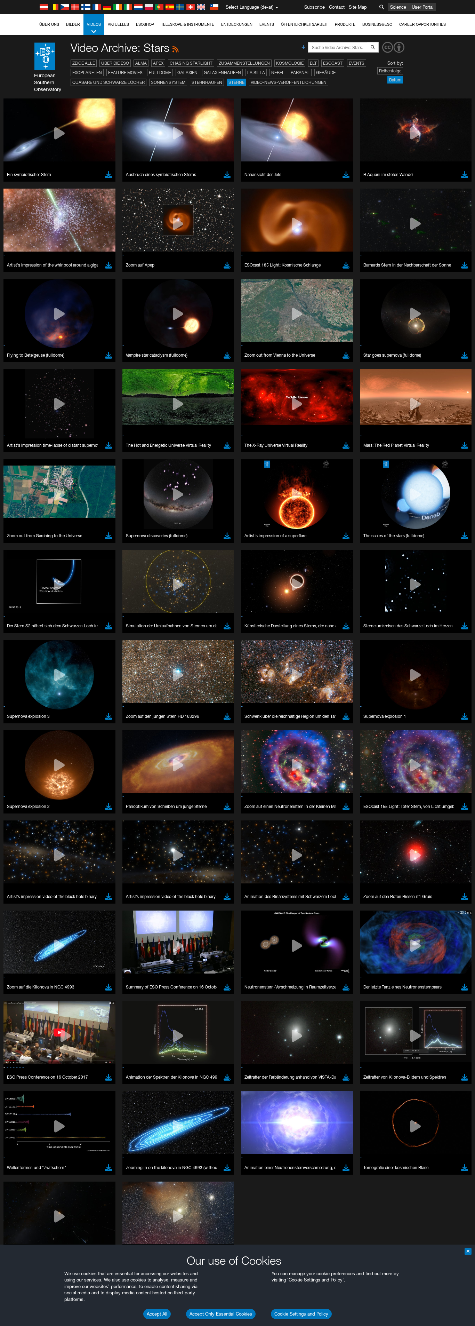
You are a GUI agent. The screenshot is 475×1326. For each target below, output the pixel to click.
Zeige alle (83, 63)
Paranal (300, 72)
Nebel (277, 72)
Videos (94, 24)
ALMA (141, 63)
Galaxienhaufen (222, 72)
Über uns (49, 24)
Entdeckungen (236, 24)
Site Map (358, 7)
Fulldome (160, 72)
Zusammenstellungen (244, 63)
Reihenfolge (390, 70)
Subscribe (314, 7)
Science (398, 7)
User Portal (423, 7)
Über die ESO (115, 63)
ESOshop (145, 24)
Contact (337, 7)
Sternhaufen (207, 82)
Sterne (236, 82)
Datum (395, 79)
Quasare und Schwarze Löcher (108, 82)
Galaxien (187, 72)
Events (266, 24)
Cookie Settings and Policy (301, 1314)
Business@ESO (377, 24)
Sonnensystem (168, 82)
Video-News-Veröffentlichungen (289, 82)
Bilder (73, 24)
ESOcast (333, 63)
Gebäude (326, 72)
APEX (158, 63)
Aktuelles (118, 24)
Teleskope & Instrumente (187, 24)
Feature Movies (125, 72)
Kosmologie (290, 63)
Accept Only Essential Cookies (221, 1314)
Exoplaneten (87, 72)
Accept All (157, 1314)
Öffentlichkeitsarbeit (304, 24)
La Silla (256, 72)
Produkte (345, 24)
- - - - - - (15, 1067)
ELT (313, 63)
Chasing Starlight (191, 63)
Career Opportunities (422, 24)
